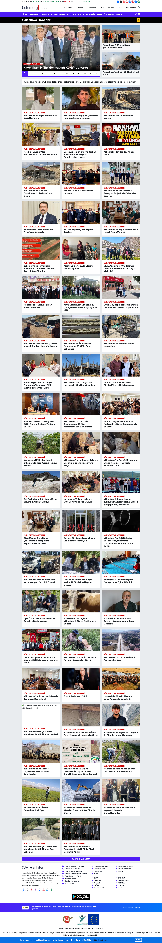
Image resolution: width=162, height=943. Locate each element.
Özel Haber (109, 14)
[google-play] (81, 897)
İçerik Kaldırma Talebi (125, 866)
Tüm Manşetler (70, 878)
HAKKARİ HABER (58, 14)
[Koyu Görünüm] (136, 14)
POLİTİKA (71, 14)
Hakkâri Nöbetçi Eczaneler (74, 866)
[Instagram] (35, 890)
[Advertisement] (11, 58)
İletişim (111, 8)
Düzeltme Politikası (101, 866)
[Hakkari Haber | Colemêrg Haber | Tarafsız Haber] (35, 7)
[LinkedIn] (39, 890)
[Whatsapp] (51, 890)
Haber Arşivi (69, 883)
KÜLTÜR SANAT (99, 888)
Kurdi (102, 8)
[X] (27, 890)
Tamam (138, 939)
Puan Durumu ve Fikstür (73, 876)
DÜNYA (25, 14)
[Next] (47, 890)
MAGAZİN (90, 14)
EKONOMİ (34, 14)
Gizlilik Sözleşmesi (124, 869)
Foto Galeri (67, 8)
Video (80, 8)
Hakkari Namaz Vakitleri (73, 871)
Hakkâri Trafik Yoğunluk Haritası (76, 874)
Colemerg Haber (130, 933)
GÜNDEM (45, 14)
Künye (120, 8)
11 (85, 73)
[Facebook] (23, 890)
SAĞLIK (81, 14)
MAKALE (97, 883)
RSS (26, 907)
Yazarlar (92, 8)
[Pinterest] (31, 890)
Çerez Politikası (99, 869)
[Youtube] (43, 890)
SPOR (99, 14)
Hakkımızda (131, 8)
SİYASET (121, 885)
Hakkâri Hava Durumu (72, 869)
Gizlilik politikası (100, 940)
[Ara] (139, 7)
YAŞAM (119, 14)
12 (91, 73)
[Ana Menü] (139, 14)
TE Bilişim (137, 907)
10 (79, 73)
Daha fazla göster (81, 859)
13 (97, 73)
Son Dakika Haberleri (72, 881)
